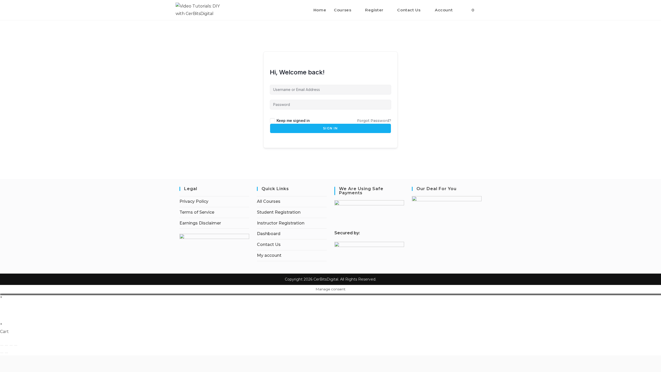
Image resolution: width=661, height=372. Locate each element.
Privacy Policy (193, 201)
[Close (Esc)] (16, 345)
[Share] (11, 345)
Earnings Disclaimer (200, 223)
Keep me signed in (293, 120)
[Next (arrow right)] (6, 352)
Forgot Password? (374, 120)
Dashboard (268, 233)
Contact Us (269, 244)
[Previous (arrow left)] (2, 352)
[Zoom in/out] (2, 345)
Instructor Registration (280, 223)
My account (269, 255)
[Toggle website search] (483, 10)
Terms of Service (196, 212)
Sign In (330, 128)
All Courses (268, 201)
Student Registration (279, 212)
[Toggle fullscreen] (6, 345)
